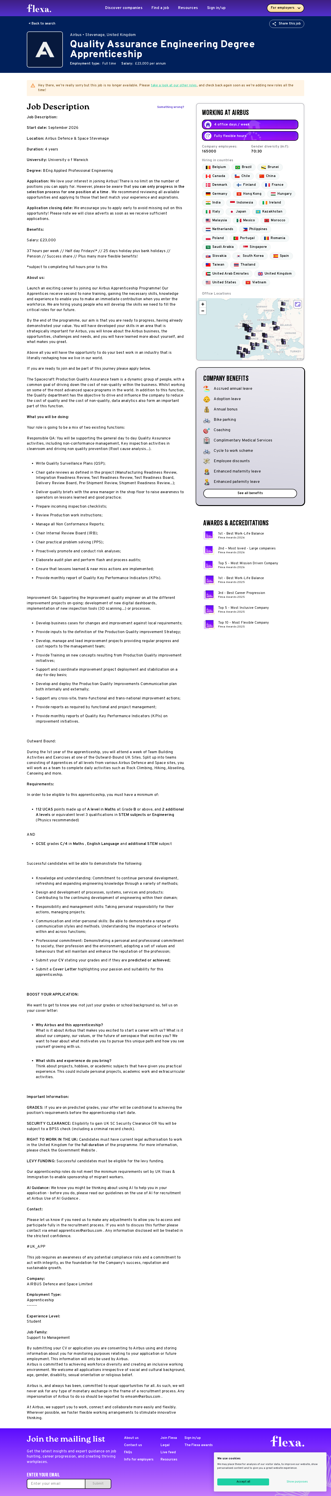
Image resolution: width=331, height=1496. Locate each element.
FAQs (128, 1452)
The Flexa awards (198, 1445)
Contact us (133, 1445)
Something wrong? (170, 107)
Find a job (160, 8)
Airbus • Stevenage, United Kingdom (103, 35)
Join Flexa (169, 1438)
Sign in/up (216, 8)
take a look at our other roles (174, 85)
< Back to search (42, 24)
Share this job (290, 24)
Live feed (168, 1452)
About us (131, 1438)
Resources (188, 8)
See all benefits (250, 493)
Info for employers (138, 1460)
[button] (282, 309)
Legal (165, 1445)
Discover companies (124, 8)
